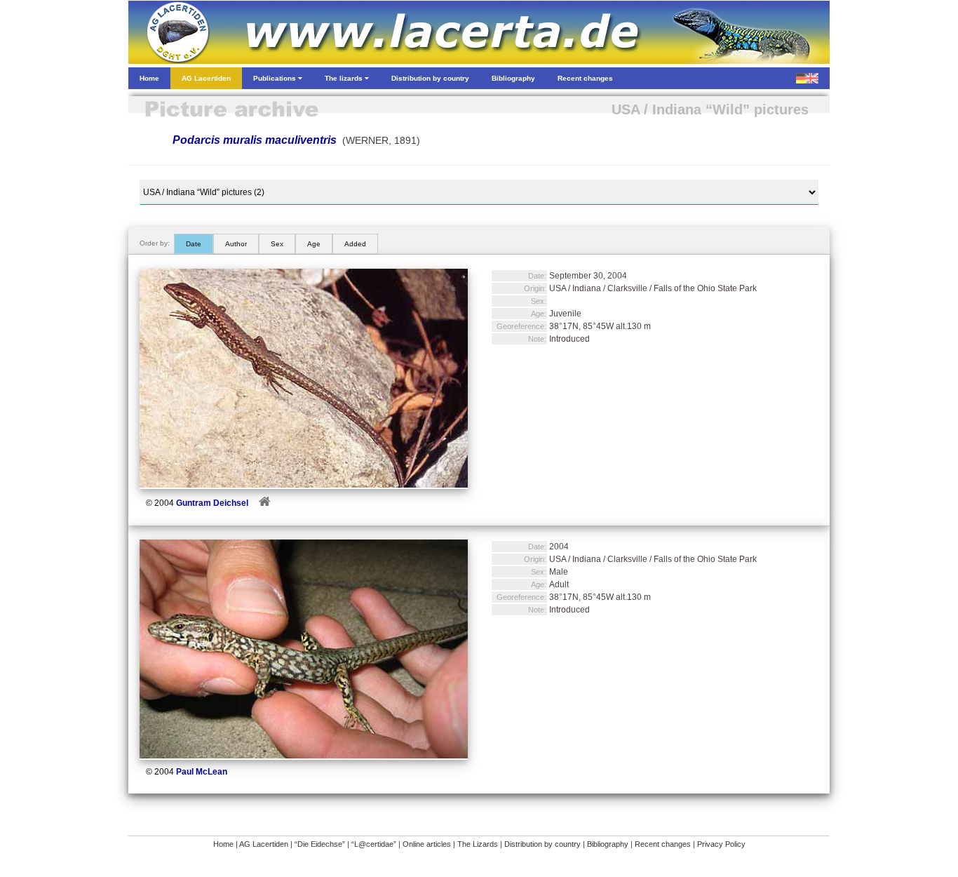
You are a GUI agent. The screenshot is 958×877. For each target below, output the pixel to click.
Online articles (427, 844)
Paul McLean (201, 772)
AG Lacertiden (263, 844)
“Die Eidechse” (320, 844)
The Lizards (477, 844)
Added (355, 244)
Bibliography (607, 844)
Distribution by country (542, 844)
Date (193, 244)
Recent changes (663, 844)
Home (223, 844)
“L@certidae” (373, 844)
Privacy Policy (721, 844)
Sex (277, 244)
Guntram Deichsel (212, 503)
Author (236, 244)
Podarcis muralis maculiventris (255, 140)
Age (314, 244)
